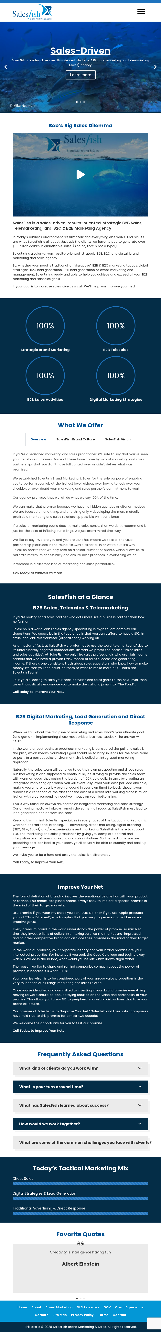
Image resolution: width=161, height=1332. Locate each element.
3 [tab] (84, 102)
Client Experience (129, 1307)
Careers (41, 1315)
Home (22, 1307)
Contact (119, 1315)
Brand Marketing (59, 1307)
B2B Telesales (88, 1307)
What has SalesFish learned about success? (64, 1105)
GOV (107, 1307)
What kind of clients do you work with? (58, 1068)
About (36, 1307)
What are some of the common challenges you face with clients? (81, 1142)
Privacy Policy (82, 1315)
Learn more (80, 74)
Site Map (60, 1315)
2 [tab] (80, 102)
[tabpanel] (80, 62)
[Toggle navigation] (141, 12)
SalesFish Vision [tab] (118, 439)
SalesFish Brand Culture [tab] (75, 439)
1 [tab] (77, 102)
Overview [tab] (38, 439)
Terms (103, 1315)
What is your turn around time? (51, 1087)
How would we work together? (49, 1124)
